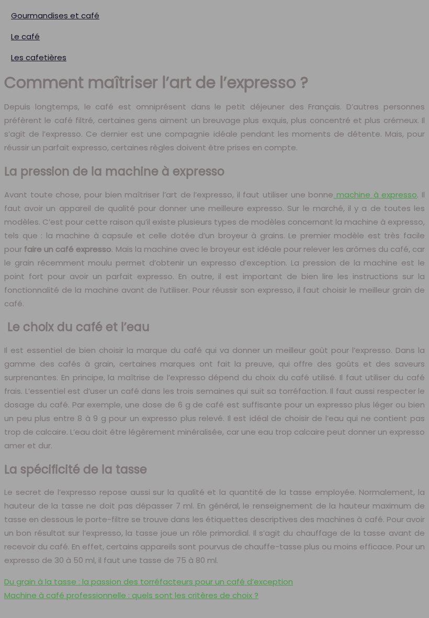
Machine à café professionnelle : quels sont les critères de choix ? (131, 595)
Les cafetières (38, 57)
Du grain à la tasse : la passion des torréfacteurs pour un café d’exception (148, 581)
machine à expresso (375, 194)
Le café (25, 36)
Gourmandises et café (55, 15)
